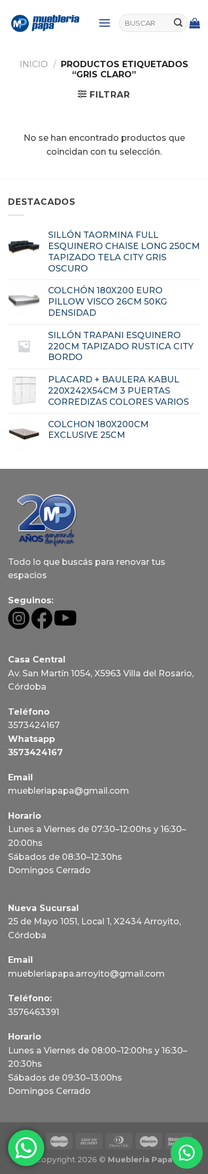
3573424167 (34, 725)
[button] (187, 1153)
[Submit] (178, 23)
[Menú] (104, 23)
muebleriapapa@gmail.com (68, 791)
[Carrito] (194, 23)
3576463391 (33, 1012)
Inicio (34, 64)
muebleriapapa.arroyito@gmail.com (86, 974)
